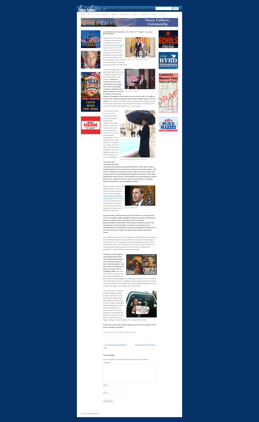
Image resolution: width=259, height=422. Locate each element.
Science (134, 14)
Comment (107, 362)
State (97, 14)
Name (105, 385)
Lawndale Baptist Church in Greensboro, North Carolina (113, 196)
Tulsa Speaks (144, 14)
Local (90, 14)
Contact (162, 14)
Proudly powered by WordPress (90, 413)
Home (82, 14)
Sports (154, 14)
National (105, 14)
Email (105, 393)
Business (114, 14)
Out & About (124, 14)
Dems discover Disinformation (146, 345)
